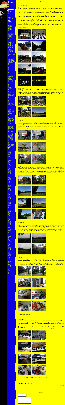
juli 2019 (8, 193)
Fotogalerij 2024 (10, 50)
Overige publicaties (10, 14)
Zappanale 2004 (10, 133)
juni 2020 (9, 187)
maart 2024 (9, 163)
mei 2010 (9, 251)
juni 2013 (9, 231)
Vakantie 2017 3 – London (11, 110)
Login (8, 272)
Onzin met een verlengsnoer (11, 63)
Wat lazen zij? (9, 130)
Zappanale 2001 (10, 131)
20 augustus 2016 (30, 379)
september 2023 (9, 166)
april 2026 (9, 150)
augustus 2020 (9, 186)
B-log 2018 (9, 25)
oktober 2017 (9, 204)
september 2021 (9, 179)
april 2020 (9, 188)
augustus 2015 (9, 218)
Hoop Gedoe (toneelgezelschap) (10, 55)
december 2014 (9, 222)
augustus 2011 (9, 243)
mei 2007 (9, 270)
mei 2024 (9, 162)
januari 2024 (9, 164)
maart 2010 (9, 252)
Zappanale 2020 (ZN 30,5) (11, 141)
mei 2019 (9, 194)
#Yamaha (26, 377)
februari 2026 (9, 151)
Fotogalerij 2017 (10, 46)
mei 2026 (9, 149)
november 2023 (9, 165)
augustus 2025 (9, 154)
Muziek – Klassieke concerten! (10, 59)
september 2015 (9, 217)
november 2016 (9, 210)
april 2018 (9, 201)
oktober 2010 (9, 248)
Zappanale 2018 (10, 140)
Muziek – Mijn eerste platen (11, 60)
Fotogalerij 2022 (10, 49)
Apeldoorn (9, 22)
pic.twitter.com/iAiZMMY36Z (44, 377)
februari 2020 (9, 189)
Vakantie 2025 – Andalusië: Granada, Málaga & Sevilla (11, 127)
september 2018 (9, 198)
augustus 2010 (9, 249)
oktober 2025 (9, 153)
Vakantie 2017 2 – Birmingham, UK (10, 109)
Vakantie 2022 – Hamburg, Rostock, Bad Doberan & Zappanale (11, 121)
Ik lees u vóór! (9, 17)
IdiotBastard (1, 14)
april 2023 (9, 169)
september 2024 (9, 160)
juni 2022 (9, 174)
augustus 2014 (9, 224)
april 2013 (9, 232)
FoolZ (9, 41)
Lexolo (1, 16)
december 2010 (9, 247)
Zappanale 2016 (10, 139)
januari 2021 (9, 183)
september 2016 (9, 211)
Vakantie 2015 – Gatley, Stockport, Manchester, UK (11, 103)
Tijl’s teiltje (1, 18)
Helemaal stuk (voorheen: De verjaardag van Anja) (11, 54)
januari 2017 (9, 209)
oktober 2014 (9, 223)
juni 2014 (9, 225)
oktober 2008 (9, 261)
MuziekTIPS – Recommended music (10, 62)
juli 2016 (8, 212)
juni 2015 (9, 219)
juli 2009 (8, 256)
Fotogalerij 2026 (10, 51)
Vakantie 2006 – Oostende (11, 90)
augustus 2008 (9, 262)
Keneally (1, 15)
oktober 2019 (9, 191)
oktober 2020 (9, 185)
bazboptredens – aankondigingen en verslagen (10, 37)
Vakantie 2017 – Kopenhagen (10, 108)
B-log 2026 (9, 29)
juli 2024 (8, 161)
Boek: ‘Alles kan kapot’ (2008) (11, 11)
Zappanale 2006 (10, 134)
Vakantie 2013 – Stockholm (11, 99)
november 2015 (9, 216)
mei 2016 (9, 213)
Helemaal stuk (9, 15)
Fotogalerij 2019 (10, 47)
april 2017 (9, 207)
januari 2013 (9, 234)
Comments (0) (62, 385)
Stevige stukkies (2, 17)
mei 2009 (9, 257)
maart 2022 (9, 176)
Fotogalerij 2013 (10, 44)
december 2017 (9, 203)
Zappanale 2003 (10, 132)
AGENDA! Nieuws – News (11, 21)
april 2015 (9, 220)
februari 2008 (9, 265)
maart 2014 (9, 227)
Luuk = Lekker (9, 57)
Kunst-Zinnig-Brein (10, 56)
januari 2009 (9, 259)
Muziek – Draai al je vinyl (11, 58)
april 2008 (9, 264)
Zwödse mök (9, 146)
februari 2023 (9, 170)
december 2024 (9, 158)
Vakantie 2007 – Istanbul (11, 92)
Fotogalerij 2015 (10, 45)
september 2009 (9, 255)
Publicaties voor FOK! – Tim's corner (10, 88)
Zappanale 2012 (10, 137)
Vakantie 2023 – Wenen (10, 123)
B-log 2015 (9, 23)
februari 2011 (9, 246)
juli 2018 (8, 199)
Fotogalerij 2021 (10, 48)
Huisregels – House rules (10, 18)
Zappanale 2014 (10, 138)
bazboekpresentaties (10, 35)
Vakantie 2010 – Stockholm (11, 94)
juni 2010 (9, 250)
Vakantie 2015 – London (11, 104)
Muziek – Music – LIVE (10, 61)
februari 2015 (9, 221)
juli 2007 (8, 269)
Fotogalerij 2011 (10, 43)
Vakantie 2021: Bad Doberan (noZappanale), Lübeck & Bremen (11, 118)
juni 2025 (9, 155)
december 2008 (9, 260)
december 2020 (9, 184)
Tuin (8, 89)
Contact (8, 19)
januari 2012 (9, 240)
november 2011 (9, 241)
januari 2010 (9, 253)
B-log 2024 (9, 28)
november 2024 (9, 159)
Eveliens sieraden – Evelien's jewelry (10, 40)
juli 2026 (8, 148)
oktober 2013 (9, 229)
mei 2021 (9, 181)
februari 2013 (9, 233)
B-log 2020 (9, 26)
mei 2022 (9, 175)
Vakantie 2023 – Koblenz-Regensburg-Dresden (11, 122)
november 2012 (9, 235)
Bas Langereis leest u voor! (41, 2)
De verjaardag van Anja (2, 13)
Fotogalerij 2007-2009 (10, 42)
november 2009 (9, 254)
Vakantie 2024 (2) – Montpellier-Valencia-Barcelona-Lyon (10, 126)
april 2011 (9, 245)
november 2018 (9, 197)
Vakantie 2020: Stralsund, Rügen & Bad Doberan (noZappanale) (11, 117)
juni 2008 (9, 263)
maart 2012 (9, 239)
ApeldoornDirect (2, 12)
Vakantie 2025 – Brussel (11, 128)
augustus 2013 (9, 230)
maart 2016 (9, 214)
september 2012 (9, 236)
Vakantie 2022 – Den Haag (11, 119)
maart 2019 (9, 195)
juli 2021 (8, 180)
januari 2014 (9, 228)
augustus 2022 (9, 173)
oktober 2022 (9, 172)
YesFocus (1, 19)
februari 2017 (9, 208)
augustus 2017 (9, 205)
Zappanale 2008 (10, 135)
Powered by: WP (2, 21)
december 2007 (9, 266)
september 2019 (9, 192)
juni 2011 (9, 244)
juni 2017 (9, 206)
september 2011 (9, 242)
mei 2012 (9, 238)
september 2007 (9, 268)
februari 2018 (9, 202)
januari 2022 (9, 177)
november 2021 (9, 178)
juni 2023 (9, 168)
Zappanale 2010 (10, 136)
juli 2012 (8, 237)
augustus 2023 (9, 167)
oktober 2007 (9, 267)
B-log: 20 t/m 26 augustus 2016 (22, 5)
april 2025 (9, 156)
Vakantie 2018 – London (11, 111)
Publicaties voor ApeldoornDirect (10, 64)
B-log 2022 (9, 27)
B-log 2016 (9, 24)
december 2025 (9, 152)
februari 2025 (9, 157)
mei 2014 (9, 226)
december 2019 (9, 190)
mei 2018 (9, 200)
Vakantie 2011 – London (10, 95)
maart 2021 (9, 182)
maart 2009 (9, 258)
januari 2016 (9, 215)
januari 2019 (9, 196)
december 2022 (9, 171)
